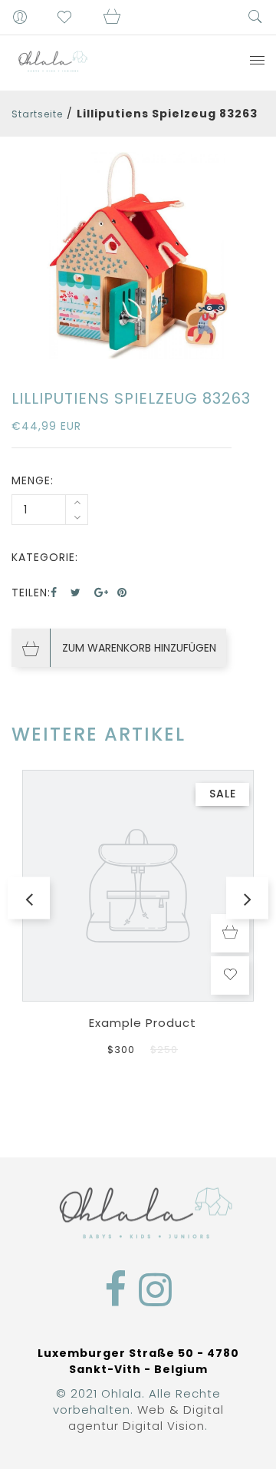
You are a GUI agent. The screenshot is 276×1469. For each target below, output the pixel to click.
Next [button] (247, 898)
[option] (138, 255)
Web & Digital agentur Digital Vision (146, 1417)
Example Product (142, 1023)
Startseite (37, 113)
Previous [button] (29, 898)
